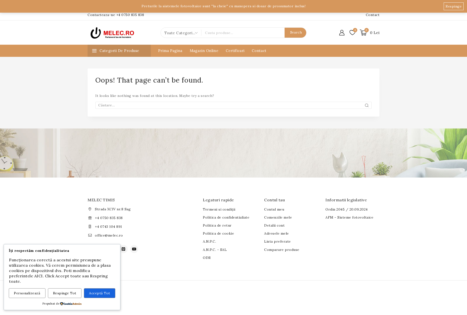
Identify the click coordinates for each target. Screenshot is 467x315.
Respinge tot (64, 293)
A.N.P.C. (209, 241)
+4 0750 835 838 (109, 218)
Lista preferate (277, 241)
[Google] (134, 249)
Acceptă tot (99, 293)
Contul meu (274, 209)
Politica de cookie (218, 233)
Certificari (235, 50)
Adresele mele (276, 233)
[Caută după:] (233, 105)
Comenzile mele (278, 217)
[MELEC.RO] (112, 32)
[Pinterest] (123, 249)
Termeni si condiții (219, 209)
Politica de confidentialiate (226, 217)
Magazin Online (204, 50)
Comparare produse (281, 249)
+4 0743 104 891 (108, 226)
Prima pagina (170, 50)
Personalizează (27, 293)
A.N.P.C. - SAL (215, 249)
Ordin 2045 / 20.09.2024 (346, 209)
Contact (373, 15)
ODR (207, 257)
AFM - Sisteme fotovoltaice (349, 217)
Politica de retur (217, 225)
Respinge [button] (454, 6)
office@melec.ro (109, 235)
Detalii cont (274, 225)
